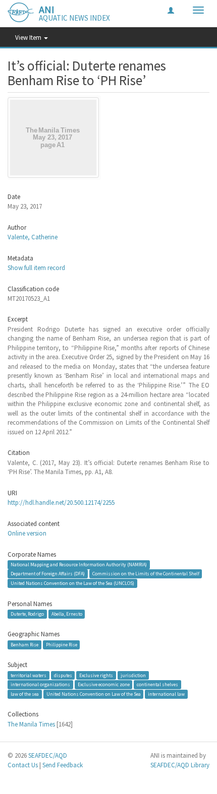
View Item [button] (29, 37)
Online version (27, 533)
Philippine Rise (61, 644)
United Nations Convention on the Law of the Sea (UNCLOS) (72, 583)
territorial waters (28, 675)
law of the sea (25, 694)
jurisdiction (133, 675)
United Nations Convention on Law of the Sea (93, 694)
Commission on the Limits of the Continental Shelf (145, 573)
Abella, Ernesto (66, 614)
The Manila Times (31, 724)
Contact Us (23, 765)
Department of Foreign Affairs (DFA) (48, 573)
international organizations (40, 684)
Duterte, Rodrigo (27, 614)
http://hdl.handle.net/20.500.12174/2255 (61, 502)
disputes (63, 675)
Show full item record (36, 267)
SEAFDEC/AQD (47, 755)
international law (166, 694)
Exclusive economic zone (104, 684)
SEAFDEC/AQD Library (179, 765)
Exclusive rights (96, 675)
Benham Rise (24, 644)
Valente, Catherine (33, 237)
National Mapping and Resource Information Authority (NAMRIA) (79, 564)
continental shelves (157, 684)
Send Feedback (62, 765)
